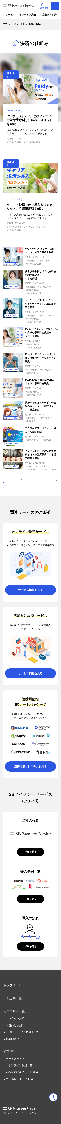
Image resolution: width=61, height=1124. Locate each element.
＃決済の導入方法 (32, 142)
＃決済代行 (30, 421)
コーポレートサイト (18, 1079)
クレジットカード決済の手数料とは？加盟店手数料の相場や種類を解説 (40, 454)
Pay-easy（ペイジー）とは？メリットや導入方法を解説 (41, 250)
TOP (53, 1099)
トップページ (12, 985)
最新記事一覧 (12, 998)
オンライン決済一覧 (20, 1065)
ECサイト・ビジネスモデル (22, 1032)
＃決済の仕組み (14, 142)
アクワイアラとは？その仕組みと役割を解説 (40, 430)
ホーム (9, 14)
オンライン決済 (27, 14)
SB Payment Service (20, 1109)
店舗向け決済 (49, 14)
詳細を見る (30, 851)
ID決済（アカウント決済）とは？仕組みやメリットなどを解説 (40, 358)
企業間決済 (12, 1038)
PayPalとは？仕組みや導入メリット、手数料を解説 (41, 382)
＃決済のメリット (45, 227)
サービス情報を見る (30, 589)
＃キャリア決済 (14, 227)
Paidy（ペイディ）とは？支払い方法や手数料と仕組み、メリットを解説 (30, 120)
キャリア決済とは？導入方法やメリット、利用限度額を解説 (30, 206)
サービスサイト (15, 1058)
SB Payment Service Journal (18, 6)
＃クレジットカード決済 (36, 466)
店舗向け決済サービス (21, 1072)
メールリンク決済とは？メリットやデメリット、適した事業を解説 (40, 304)
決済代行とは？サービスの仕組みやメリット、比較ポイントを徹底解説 (40, 406)
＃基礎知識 (29, 227)
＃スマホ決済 (31, 370)
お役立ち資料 (43, 8)
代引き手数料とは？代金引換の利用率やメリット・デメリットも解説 (40, 275)
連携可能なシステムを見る (30, 766)
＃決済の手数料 (49, 469)
